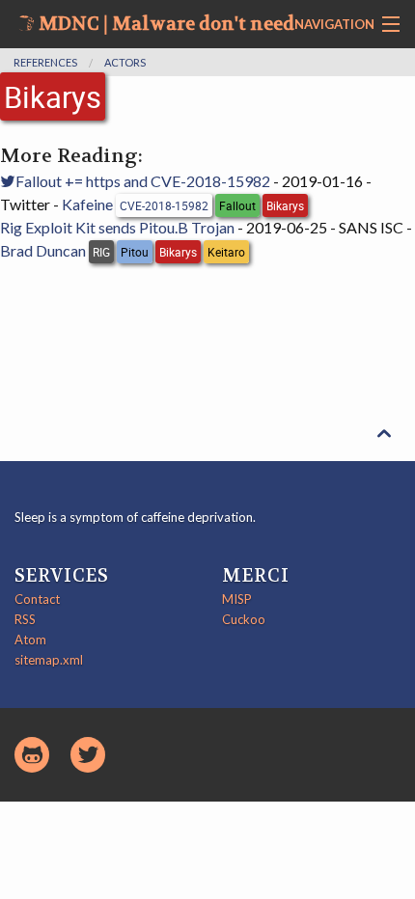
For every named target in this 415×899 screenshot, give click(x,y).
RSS (25, 619)
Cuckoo (243, 619)
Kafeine (87, 204)
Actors (125, 62)
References (45, 62)
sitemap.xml (48, 659)
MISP (237, 599)
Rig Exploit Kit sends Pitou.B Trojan (117, 227)
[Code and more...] (31, 755)
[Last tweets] (87, 755)
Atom (30, 639)
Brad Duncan (43, 250)
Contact (37, 599)
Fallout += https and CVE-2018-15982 (142, 181)
